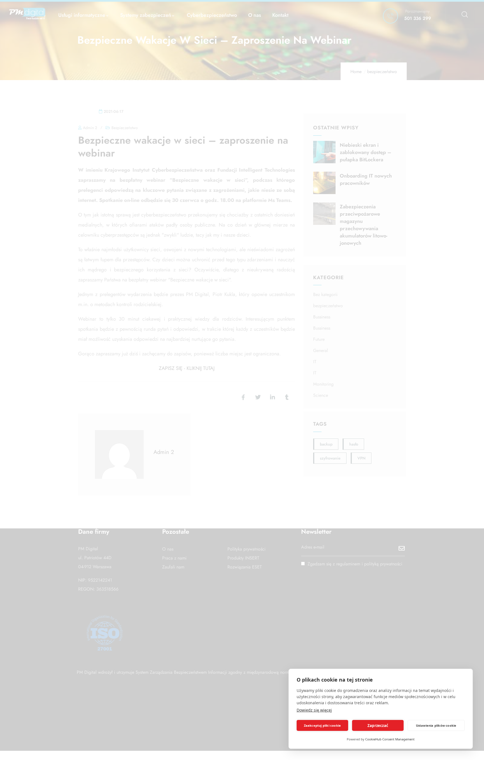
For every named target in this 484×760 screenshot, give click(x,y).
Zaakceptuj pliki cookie (322, 725)
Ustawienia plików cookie (436, 725)
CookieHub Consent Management (390, 739)
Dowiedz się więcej (314, 710)
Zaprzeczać (377, 725)
